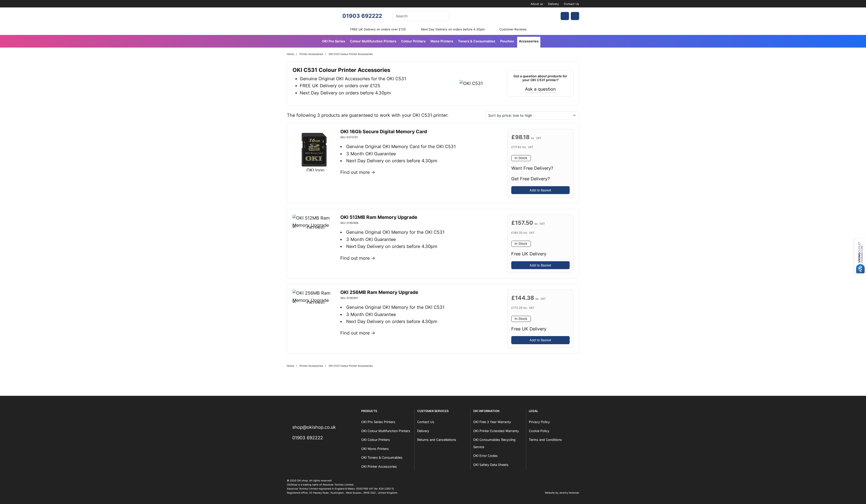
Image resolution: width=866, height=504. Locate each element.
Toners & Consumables (476, 41)
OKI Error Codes (485, 456)
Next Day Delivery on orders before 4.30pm (453, 29)
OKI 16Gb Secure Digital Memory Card (383, 131)
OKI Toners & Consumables (382, 457)
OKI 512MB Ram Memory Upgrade (378, 217)
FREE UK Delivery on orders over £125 (378, 29)
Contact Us (571, 4)
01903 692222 (362, 16)
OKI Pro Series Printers (378, 422)
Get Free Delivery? (530, 178)
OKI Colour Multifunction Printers (385, 431)
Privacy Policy (539, 422)
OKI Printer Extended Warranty (496, 431)
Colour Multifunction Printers (373, 41)
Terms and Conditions (545, 440)
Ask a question (540, 89)
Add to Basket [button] (540, 190)
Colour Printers (413, 41)
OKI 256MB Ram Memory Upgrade (379, 292)
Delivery (553, 4)
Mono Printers (442, 41)
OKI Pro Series (333, 41)
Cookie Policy (539, 431)
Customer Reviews (513, 29)
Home (290, 54)
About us (537, 4)
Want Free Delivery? (532, 168)
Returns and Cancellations (436, 440)
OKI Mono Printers (375, 449)
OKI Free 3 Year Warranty (492, 422)
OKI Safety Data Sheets (491, 465)
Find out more (355, 172)
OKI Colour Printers (375, 440)
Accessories (529, 41)
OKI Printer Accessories (379, 466)
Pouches (507, 41)
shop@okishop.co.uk (314, 427)
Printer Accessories (311, 54)
